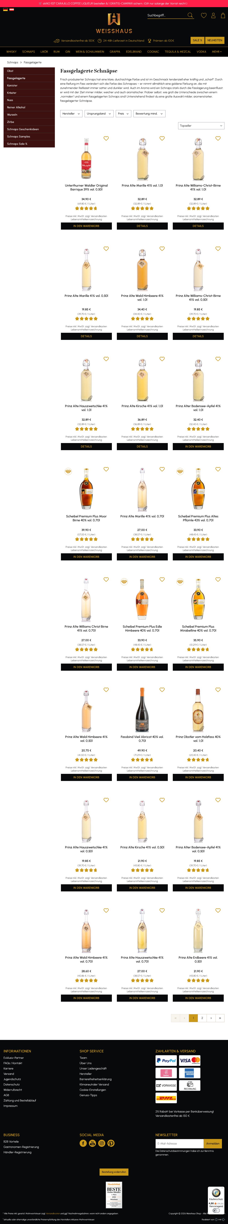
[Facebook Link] (83, 1142)
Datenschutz (12, 1084)
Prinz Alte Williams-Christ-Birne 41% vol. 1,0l (198, 187)
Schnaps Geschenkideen (23, 129)
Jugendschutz (12, 1079)
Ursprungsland (96, 113)
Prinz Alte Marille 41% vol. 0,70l (142, 516)
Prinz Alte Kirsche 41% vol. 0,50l (142, 847)
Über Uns (86, 1063)
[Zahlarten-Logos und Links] (179, 1070)
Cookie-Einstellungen (93, 1089)
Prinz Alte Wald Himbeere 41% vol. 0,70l (86, 959)
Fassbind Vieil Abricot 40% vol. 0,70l (142, 739)
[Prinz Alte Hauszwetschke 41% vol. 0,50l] (86, 820)
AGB (6, 1095)
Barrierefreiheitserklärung (96, 1079)
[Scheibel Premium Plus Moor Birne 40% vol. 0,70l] (86, 489)
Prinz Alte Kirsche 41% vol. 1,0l (142, 406)
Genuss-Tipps (88, 1095)
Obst (10, 71)
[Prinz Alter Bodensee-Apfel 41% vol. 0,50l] (198, 820)
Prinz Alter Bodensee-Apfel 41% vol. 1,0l (198, 408)
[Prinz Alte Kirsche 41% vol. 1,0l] (142, 378)
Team (83, 1057)
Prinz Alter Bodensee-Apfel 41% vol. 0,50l (198, 849)
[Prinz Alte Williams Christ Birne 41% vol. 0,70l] (86, 599)
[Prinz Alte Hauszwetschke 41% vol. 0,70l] (142, 930)
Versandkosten (53, 1213)
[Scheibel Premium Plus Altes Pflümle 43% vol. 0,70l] (198, 489)
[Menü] (222, 1189)
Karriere (8, 1068)
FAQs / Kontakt (13, 1063)
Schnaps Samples (18, 136)
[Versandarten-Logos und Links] (167, 1094)
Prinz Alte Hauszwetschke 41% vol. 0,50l (86, 849)
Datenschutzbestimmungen (175, 1151)
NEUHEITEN (215, 40)
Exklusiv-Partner (14, 1057)
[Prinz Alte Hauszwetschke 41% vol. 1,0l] (86, 378)
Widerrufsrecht (13, 1089)
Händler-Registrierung (17, 1152)
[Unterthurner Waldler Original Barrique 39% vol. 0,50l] (86, 158)
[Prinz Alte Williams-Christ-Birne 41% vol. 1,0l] (198, 158)
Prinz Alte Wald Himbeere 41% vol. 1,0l (142, 298)
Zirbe (10, 122)
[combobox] (166, 15)
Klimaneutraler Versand (94, 1084)
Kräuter (11, 92)
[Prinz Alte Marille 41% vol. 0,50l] (86, 268)
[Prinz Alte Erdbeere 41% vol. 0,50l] (198, 930)
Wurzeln (12, 114)
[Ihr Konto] (213, 15)
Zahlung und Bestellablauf (20, 1100)
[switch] (216, 1210)
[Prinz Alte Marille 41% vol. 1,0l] (142, 158)
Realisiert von (208, 1219)
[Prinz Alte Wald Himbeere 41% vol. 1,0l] (142, 268)
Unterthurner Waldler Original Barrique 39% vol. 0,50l (86, 187)
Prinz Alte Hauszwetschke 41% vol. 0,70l (142, 959)
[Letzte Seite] (220, 1018)
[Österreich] (11, 9)
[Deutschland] (5, 9)
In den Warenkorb (86, 226)
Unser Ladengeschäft (93, 1068)
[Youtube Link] (92, 1142)
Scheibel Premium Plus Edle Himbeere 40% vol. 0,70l (142, 628)
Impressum (10, 1106)
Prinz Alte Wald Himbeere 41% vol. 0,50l (86, 739)
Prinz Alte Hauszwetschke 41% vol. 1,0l (86, 408)
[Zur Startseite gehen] (114, 23)
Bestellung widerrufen (114, 1171)
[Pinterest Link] (111, 1142)
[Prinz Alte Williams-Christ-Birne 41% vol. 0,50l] (198, 268)
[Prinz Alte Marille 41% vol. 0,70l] (142, 489)
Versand (9, 1073)
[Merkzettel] (204, 15)
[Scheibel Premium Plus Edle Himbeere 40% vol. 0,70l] (142, 599)
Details (142, 226)
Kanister (12, 85)
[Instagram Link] (101, 1142)
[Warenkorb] (223, 15)
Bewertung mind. (147, 113)
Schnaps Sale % (17, 143)
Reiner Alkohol (16, 107)
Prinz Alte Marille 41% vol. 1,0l (142, 185)
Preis (121, 113)
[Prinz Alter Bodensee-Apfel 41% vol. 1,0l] (198, 378)
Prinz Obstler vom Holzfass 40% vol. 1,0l (198, 739)
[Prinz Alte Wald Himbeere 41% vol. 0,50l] (86, 709)
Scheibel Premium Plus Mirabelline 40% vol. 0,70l (198, 628)
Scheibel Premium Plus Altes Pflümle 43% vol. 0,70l (198, 518)
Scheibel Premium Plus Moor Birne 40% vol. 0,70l (86, 518)
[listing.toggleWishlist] (106, 139)
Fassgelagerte (16, 78)
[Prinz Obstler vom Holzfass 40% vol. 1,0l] (198, 709)
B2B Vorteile (11, 1141)
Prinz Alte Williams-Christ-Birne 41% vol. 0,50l (198, 298)
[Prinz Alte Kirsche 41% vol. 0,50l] (142, 820)
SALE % (197, 40)
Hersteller (69, 113)
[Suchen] (190, 15)
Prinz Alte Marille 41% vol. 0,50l (86, 296)
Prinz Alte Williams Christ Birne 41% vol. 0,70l (86, 628)
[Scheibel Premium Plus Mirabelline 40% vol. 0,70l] (198, 599)
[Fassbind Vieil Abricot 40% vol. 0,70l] (142, 709)
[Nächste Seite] (211, 1018)
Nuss (10, 100)
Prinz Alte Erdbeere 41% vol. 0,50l (198, 959)
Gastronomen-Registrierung (21, 1147)
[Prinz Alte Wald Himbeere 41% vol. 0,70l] (86, 930)
